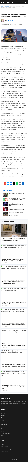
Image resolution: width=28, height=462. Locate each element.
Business (7, 6)
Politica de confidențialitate (7, 449)
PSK (17, 459)
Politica (2, 420)
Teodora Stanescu (12, 20)
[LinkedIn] (23, 183)
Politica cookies (4, 451)
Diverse (3, 413)
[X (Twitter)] (14, 183)
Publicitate (3, 435)
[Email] (20, 183)
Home (2, 444)
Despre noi (3, 428)
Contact (3, 431)
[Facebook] (11, 183)
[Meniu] (25, 2)
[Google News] (5, 183)
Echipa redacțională (5, 433)
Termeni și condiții (5, 446)
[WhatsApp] (17, 183)
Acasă (2, 6)
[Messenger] (8, 183)
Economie (3, 417)
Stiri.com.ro (5, 399)
